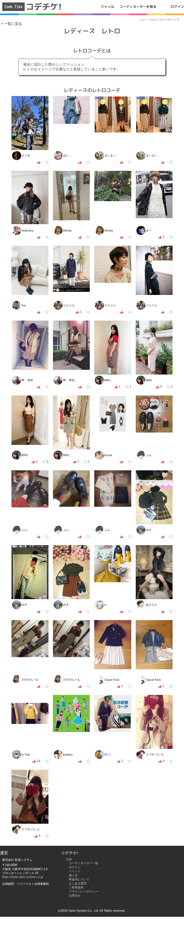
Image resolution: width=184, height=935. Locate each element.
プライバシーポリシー (83, 891)
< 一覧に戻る (11, 24)
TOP (69, 859)
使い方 (73, 875)
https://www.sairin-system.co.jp (22, 877)
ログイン (177, 6)
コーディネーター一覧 (83, 863)
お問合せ (75, 895)
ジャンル (107, 6)
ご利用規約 (76, 887)
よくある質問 (77, 883)
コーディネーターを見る (137, 6)
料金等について (79, 879)
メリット (75, 871)
